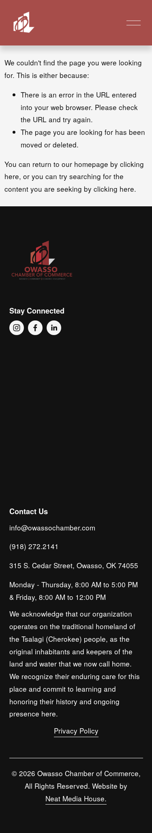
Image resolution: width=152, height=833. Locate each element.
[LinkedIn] (54, 327)
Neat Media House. (76, 798)
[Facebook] (35, 327)
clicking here (114, 189)
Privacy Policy (76, 730)
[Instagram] (16, 327)
